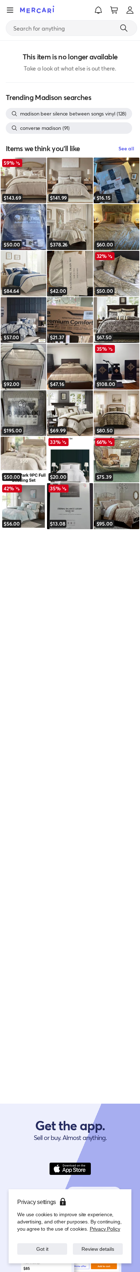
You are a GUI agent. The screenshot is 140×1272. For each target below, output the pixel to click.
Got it (42, 1248)
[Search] (124, 28)
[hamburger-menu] (10, 10)
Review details (98, 1248)
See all (126, 148)
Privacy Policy (105, 1228)
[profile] (130, 10)
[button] (98, 10)
